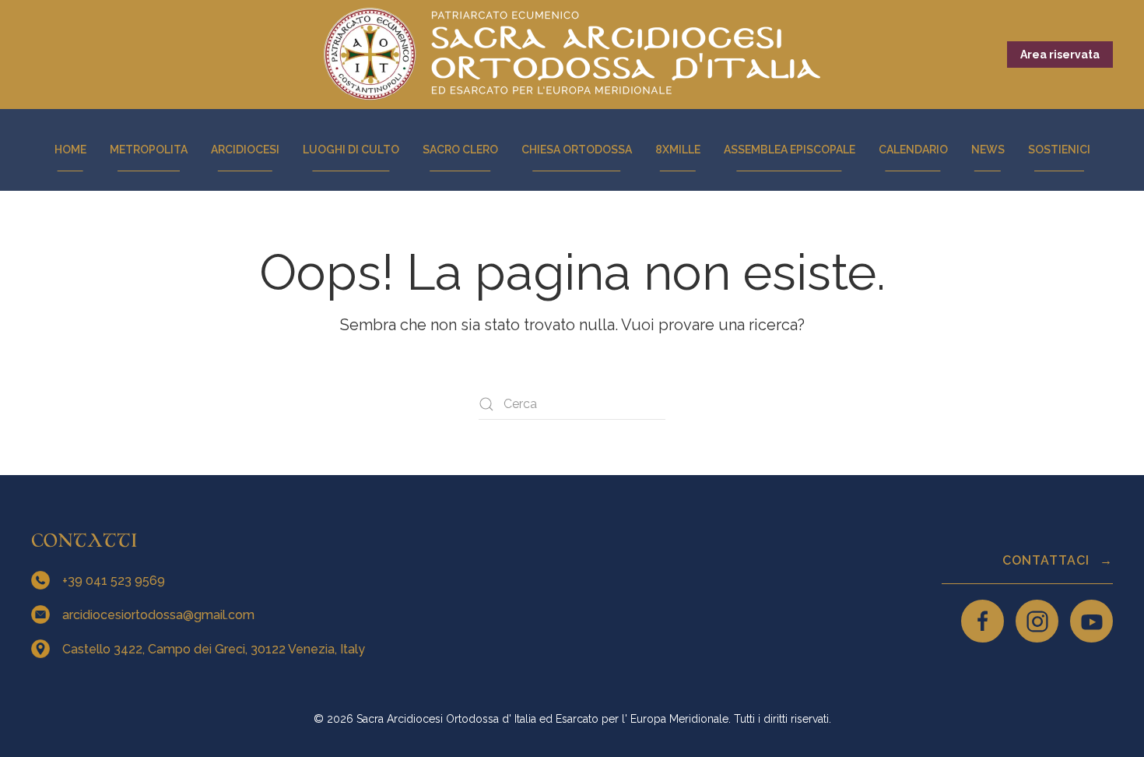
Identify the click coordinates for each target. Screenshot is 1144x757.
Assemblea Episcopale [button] (789, 149)
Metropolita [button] (149, 149)
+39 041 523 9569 (115, 580)
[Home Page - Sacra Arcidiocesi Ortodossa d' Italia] (572, 54)
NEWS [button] (988, 149)
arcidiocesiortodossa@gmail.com (160, 614)
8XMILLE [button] (677, 149)
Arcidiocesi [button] (245, 149)
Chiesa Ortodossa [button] (576, 149)
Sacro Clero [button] (460, 149)
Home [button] (70, 149)
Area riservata (1060, 54)
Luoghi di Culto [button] (351, 149)
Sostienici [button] (1059, 149)
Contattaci (1047, 560)
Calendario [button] (913, 149)
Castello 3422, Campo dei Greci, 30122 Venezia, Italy (215, 649)
